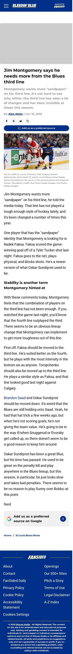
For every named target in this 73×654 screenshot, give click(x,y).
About (7, 566)
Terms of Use (54, 588)
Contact (9, 573)
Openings (51, 566)
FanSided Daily (14, 581)
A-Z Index (51, 602)
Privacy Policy (13, 588)
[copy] (27, 121)
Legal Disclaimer (57, 595)
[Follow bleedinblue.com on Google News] (63, 519)
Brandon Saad (15, 398)
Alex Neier (15, 114)
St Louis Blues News (28, 535)
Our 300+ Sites (55, 573)
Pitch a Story (54, 581)
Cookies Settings (16, 614)
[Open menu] (6, 5)
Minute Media (23, 624)
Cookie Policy (13, 595)
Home (7, 535)
